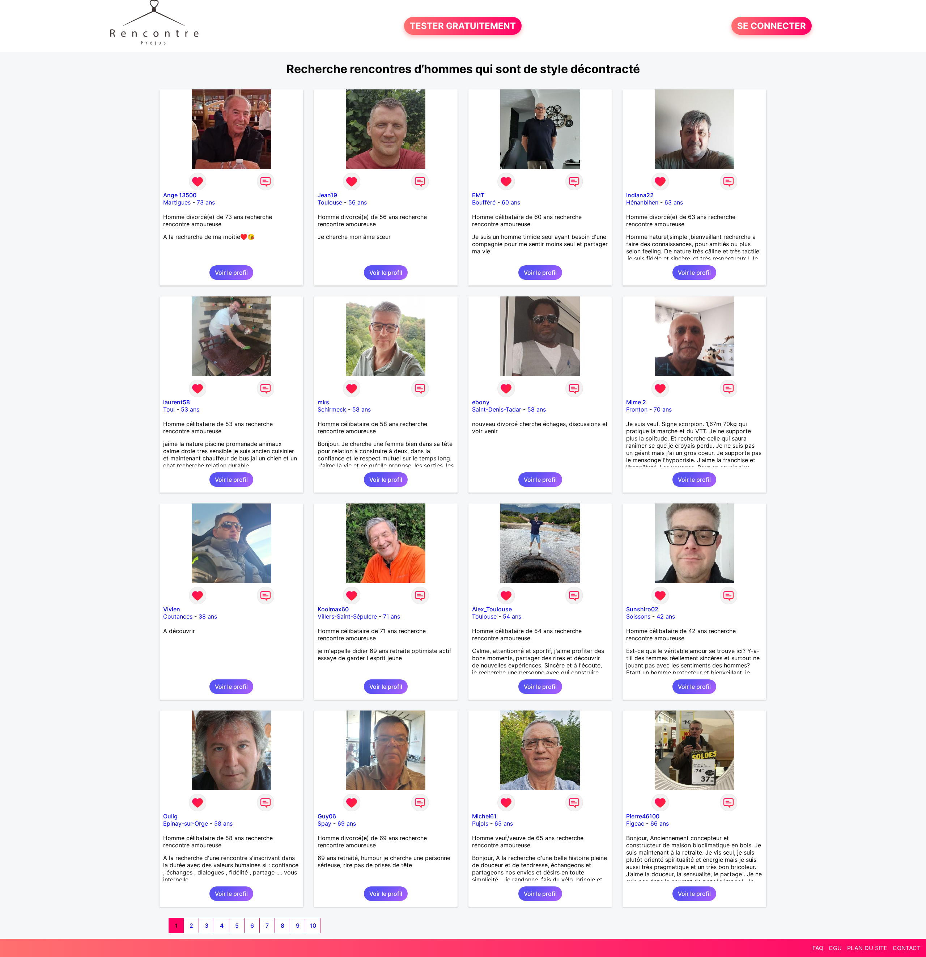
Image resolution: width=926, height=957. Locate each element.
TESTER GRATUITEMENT (463, 26)
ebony (480, 402)
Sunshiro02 (642, 609)
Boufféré (484, 202)
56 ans (357, 202)
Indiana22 (640, 195)
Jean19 (327, 195)
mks (323, 402)
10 (313, 925)
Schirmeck (332, 409)
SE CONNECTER (771, 26)
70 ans (663, 409)
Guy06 (327, 816)
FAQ (817, 948)
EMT (478, 195)
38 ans (208, 616)
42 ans (666, 616)
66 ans (659, 823)
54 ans (512, 616)
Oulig (170, 816)
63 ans (673, 202)
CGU (835, 948)
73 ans (206, 202)
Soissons (638, 616)
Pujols (480, 823)
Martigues (177, 202)
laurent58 (176, 402)
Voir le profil (231, 272)
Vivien (171, 609)
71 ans (391, 616)
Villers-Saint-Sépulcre (347, 616)
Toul (169, 409)
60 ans (511, 202)
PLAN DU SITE (867, 948)
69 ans (346, 823)
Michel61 (484, 816)
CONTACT (907, 948)
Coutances (177, 616)
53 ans (190, 409)
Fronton (636, 409)
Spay (324, 823)
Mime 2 (636, 402)
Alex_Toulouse (492, 609)
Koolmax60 (333, 609)
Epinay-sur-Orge (185, 823)
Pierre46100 (642, 816)
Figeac (635, 823)
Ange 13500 (179, 195)
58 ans (361, 409)
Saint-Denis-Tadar (496, 409)
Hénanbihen (642, 202)
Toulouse (330, 202)
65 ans (503, 823)
